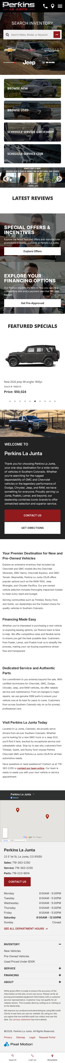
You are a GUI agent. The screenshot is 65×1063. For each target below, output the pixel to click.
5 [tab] (42, 184)
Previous (5, 179)
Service (10, 968)
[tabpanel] (32, 177)
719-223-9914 (17, 873)
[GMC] (29, 50)
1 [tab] (22, 184)
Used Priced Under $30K (19, 961)
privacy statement (21, 1019)
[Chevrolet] (10, 50)
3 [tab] (32, 184)
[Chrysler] (52, 50)
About (9, 982)
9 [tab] (50, 401)
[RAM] (52, 62)
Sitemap (20, 1037)
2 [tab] (27, 184)
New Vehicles (12, 951)
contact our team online (30, 768)
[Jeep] (29, 62)
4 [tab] (37, 184)
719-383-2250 (17, 862)
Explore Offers (33, 251)
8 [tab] (45, 401)
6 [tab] (35, 401)
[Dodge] (10, 62)
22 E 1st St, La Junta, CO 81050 (23, 856)
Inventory (12, 944)
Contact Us (32, 515)
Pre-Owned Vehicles (16, 956)
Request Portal (47, 1037)
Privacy (8, 1037)
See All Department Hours (26, 928)
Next (59, 179)
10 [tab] (55, 401)
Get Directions (32, 528)
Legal (32, 1037)
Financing (11, 975)
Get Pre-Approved (32, 303)
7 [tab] (40, 401)
